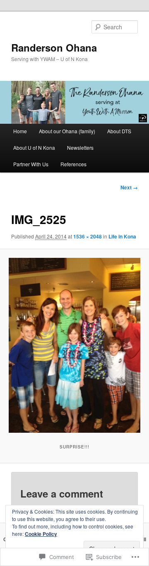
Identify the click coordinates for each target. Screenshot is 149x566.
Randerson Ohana (54, 47)
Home (20, 130)
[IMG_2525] (74, 345)
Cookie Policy (41, 534)
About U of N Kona (34, 147)
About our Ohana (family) (67, 130)
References (73, 163)
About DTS (119, 130)
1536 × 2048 (87, 236)
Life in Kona (122, 236)
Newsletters (80, 147)
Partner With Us (30, 163)
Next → (129, 187)
